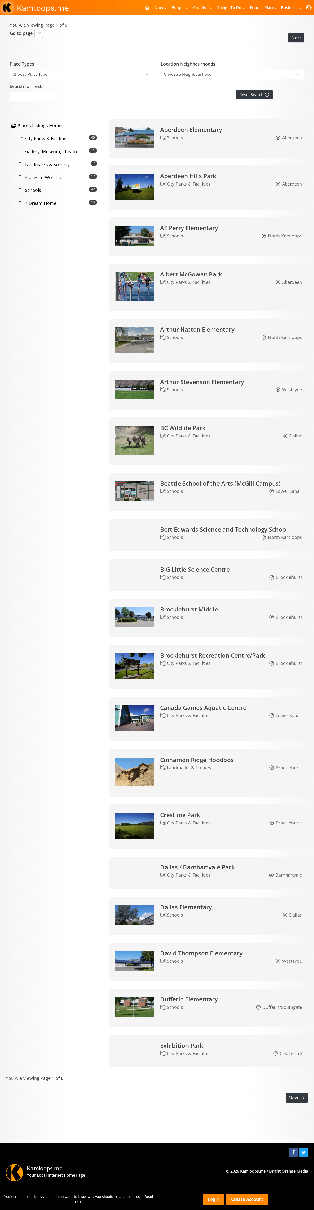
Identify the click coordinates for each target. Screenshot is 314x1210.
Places (270, 7)
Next (296, 37)
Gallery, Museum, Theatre (51, 151)
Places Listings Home (39, 125)
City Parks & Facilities (46, 138)
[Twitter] (303, 1152)
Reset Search (251, 94)
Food (255, 7)
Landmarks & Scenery (47, 164)
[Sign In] (309, 7)
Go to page (21, 33)
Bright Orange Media (288, 1171)
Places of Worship (43, 177)
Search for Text (26, 86)
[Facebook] (293, 1152)
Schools (32, 190)
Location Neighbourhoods (188, 64)
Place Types (22, 64)
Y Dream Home (40, 203)
